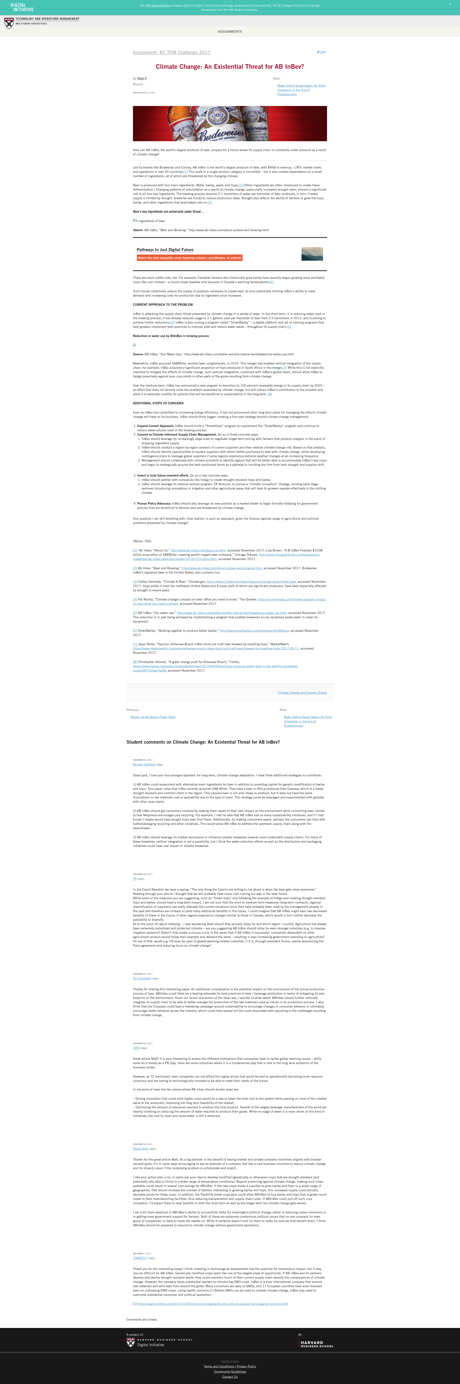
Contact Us (230, 1377)
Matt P (142, 78)
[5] (173, 322)
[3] (210, 202)
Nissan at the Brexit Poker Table (153, 717)
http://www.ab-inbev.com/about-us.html (198, 550)
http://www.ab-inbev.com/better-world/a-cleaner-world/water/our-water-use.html (232, 613)
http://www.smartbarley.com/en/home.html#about (254, 630)
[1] (185, 172)
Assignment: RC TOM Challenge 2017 (172, 52)
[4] (272, 282)
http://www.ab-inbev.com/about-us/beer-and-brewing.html (222, 568)
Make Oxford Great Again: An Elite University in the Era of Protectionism (301, 90)
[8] (270, 394)
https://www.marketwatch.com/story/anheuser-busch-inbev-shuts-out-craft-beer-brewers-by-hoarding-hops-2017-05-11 (216, 648)
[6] (289, 327)
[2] (241, 185)
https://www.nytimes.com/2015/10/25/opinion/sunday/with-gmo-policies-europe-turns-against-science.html (213, 1304)
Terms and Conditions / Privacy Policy (230, 1366)
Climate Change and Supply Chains (302, 692)
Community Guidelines (230, 1371)
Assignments (230, 31)
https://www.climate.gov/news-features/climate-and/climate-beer (251, 581)
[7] (285, 367)
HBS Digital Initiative (158, 5)
